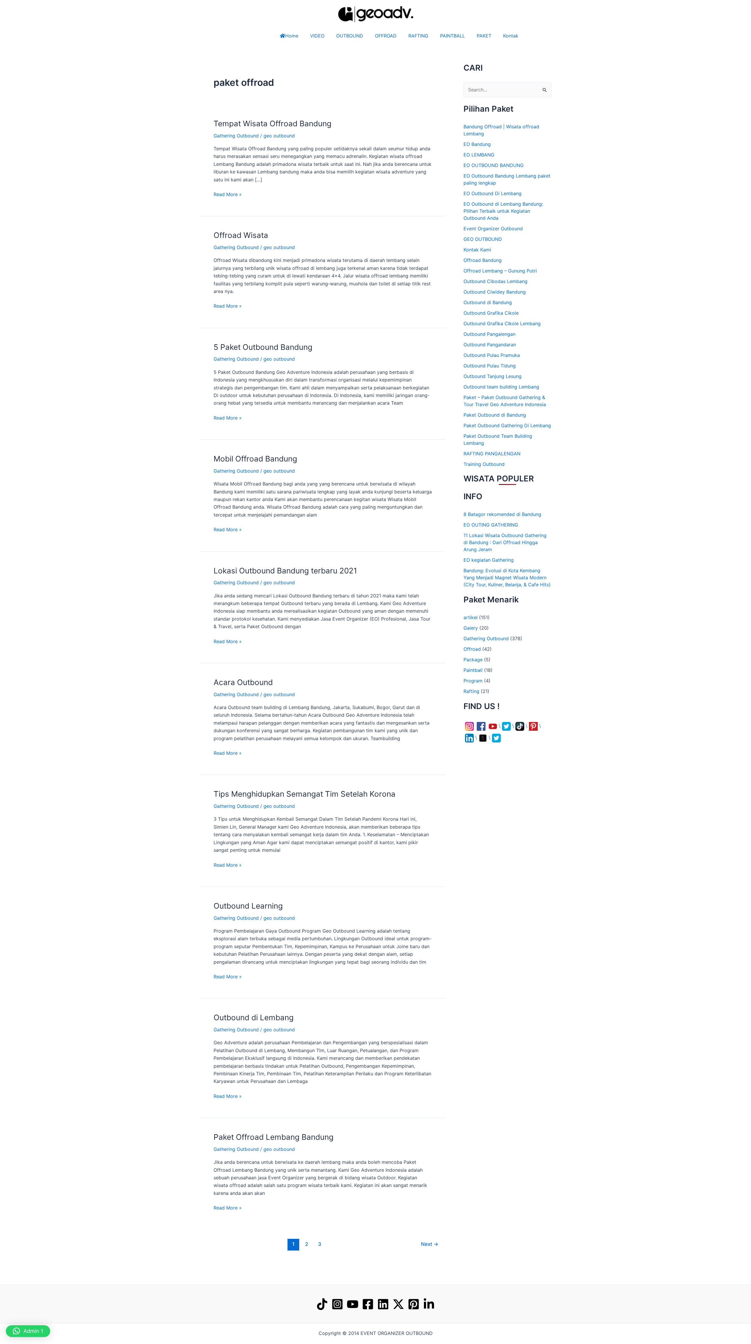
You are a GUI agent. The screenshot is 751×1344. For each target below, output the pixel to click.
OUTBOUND (337, 36)
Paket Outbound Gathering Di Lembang (507, 425)
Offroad (472, 649)
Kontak (522, 36)
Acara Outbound (243, 682)
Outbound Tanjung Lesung (493, 376)
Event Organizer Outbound (493, 228)
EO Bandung (477, 144)
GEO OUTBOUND (483, 239)
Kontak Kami (477, 250)
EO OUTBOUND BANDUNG (494, 165)
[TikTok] (322, 1304)
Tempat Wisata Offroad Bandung (272, 123)
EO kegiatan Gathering (489, 560)
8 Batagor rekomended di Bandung (502, 514)
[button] (734, 1327)
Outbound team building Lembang (501, 387)
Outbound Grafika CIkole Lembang (502, 323)
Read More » (228, 193)
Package (473, 659)
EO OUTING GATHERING (491, 525)
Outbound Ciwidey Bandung (495, 292)
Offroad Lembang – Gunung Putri (500, 271)
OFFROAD (380, 36)
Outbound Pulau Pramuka (492, 355)
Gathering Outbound (236, 136)
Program (473, 681)
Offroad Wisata (241, 235)
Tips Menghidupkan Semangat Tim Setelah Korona (304, 793)
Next (429, 1244)
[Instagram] (337, 1304)
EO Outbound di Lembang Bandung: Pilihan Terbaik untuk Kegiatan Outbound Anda (503, 211)
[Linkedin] (383, 1304)
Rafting (471, 691)
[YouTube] (352, 1304)
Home (280, 36)
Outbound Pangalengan (489, 334)
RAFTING (418, 36)
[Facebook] (368, 1304)
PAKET (490, 36)
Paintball (473, 670)
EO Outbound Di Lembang (493, 193)
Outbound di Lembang (254, 1017)
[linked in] (429, 1304)
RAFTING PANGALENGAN (492, 453)
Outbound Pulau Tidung (490, 366)
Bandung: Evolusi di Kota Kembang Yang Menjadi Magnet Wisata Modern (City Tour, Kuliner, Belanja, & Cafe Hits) (507, 577)
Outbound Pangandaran (490, 345)
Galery (471, 628)
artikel (471, 617)
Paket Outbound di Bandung (495, 415)
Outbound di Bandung (488, 302)
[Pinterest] (414, 1304)
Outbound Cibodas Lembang (495, 281)
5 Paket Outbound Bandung (263, 347)
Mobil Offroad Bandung (255, 458)
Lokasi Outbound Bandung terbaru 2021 (285, 570)
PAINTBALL (458, 36)
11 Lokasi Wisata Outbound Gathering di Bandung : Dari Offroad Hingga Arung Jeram (505, 542)
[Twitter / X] (398, 1304)
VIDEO (305, 36)
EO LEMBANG (479, 155)
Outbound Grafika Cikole (491, 313)
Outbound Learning (248, 905)
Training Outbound (484, 464)
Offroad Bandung (483, 260)
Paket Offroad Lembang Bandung (274, 1137)
